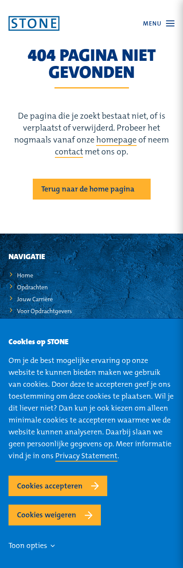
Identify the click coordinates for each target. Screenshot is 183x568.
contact (69, 151)
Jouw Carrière (35, 299)
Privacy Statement (86, 456)
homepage (116, 139)
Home (25, 275)
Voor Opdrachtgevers (44, 311)
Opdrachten (32, 287)
